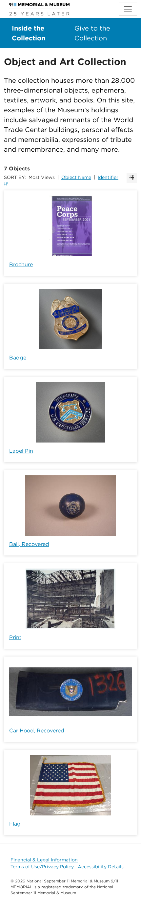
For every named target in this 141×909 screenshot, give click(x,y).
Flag (15, 824)
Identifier (108, 177)
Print (15, 637)
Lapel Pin (21, 451)
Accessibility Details (101, 866)
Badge (17, 358)
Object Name (76, 177)
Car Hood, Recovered (36, 730)
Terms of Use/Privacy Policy (42, 866)
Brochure (21, 264)
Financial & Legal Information (44, 859)
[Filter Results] (132, 178)
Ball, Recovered (29, 544)
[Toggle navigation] (128, 9)
